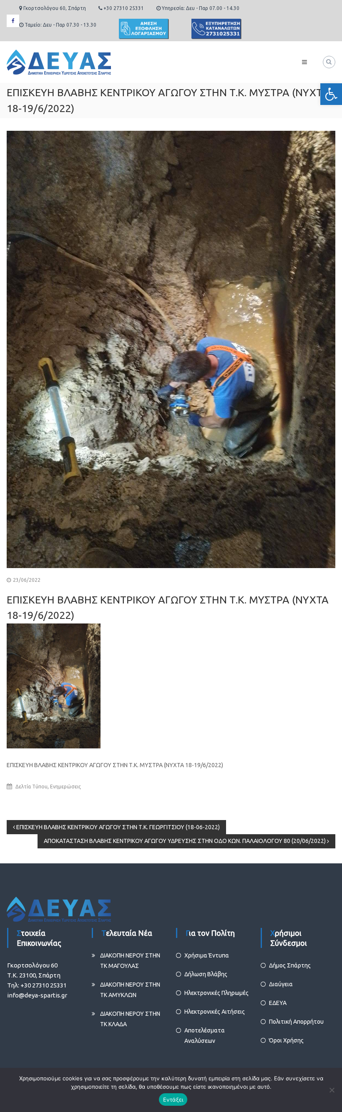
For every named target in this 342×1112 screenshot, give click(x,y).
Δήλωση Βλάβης (205, 974)
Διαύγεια (281, 984)
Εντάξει (173, 1099)
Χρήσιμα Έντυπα (206, 955)
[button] (331, 94)
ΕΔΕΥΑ (278, 1003)
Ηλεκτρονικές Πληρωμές (216, 993)
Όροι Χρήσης (286, 1040)
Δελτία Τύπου (31, 786)
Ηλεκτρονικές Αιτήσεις (214, 1011)
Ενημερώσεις (65, 786)
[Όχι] (331, 1090)
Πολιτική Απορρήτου (296, 1021)
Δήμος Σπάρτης (290, 965)
